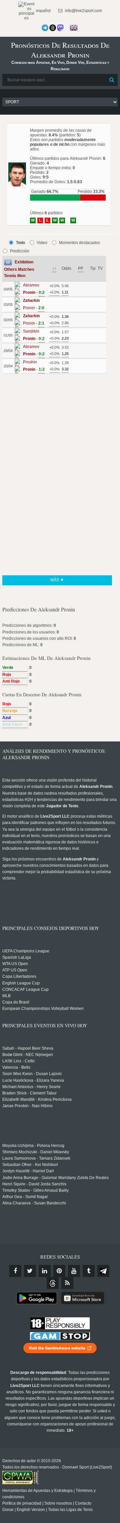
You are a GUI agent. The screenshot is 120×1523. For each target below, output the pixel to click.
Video (42, 242)
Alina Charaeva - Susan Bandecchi (34, 1203)
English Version (31, 1509)
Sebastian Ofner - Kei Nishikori (30, 1164)
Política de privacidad (21, 1503)
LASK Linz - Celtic (18, 1061)
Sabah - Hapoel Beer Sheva (27, 1048)
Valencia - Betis (16, 1067)
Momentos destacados (79, 242)
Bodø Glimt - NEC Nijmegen (27, 1054)
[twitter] (30, 1271)
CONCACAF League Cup (25, 989)
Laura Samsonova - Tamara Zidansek (36, 1158)
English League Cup (21, 983)
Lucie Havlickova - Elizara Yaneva (33, 1080)
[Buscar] (112, 80)
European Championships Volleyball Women (43, 1008)
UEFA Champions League (25, 951)
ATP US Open (14, 970)
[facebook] (15, 1271)
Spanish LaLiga (16, 957)
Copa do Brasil (15, 1002)
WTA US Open (15, 963)
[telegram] (103, 1271)
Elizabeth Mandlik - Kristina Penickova (37, 1099)
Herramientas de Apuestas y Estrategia (37, 1490)
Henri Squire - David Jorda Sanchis (34, 1184)
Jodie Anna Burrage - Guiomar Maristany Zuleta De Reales (55, 1177)
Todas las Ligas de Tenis (70, 1509)
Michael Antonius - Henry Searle (31, 1086)
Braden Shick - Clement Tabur (29, 1093)
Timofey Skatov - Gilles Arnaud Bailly (35, 1190)
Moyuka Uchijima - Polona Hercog (33, 1145)
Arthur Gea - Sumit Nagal (25, 1196)
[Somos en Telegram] (45, 27)
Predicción (19, 251)
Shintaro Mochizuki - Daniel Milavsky (35, 1152)
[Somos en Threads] (52, 27)
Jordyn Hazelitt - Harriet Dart (28, 1171)
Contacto (83, 1503)
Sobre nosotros (58, 1503)
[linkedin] (45, 1271)
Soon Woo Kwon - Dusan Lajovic (32, 1073)
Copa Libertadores (19, 976)
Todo (20, 242)
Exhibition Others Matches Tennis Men (19, 269)
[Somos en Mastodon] (60, 27)
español (43, 10)
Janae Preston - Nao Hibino (27, 1105)
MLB (6, 995)
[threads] (53, 1283)
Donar (8, 1509)
